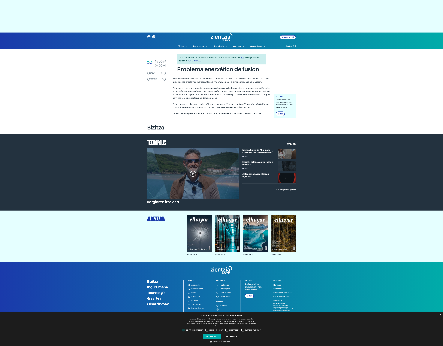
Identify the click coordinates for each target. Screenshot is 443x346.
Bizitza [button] (181, 46)
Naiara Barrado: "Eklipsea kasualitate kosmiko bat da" (257, 151)
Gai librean (225, 297)
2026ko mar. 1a (220, 254)
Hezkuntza (224, 285)
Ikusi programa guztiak (285, 190)
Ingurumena (157, 287)
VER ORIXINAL (194, 60)
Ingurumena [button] (198, 46)
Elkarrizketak (197, 289)
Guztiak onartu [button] (212, 336)
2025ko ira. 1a (276, 254)
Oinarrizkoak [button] (256, 46)
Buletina (289, 46)
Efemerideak (225, 293)
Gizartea (154, 298)
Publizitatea (278, 289)
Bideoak (195, 300)
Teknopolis (156, 142)
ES (160, 61)
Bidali (280, 114)
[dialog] (221, 329)
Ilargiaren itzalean (163, 202)
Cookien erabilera (281, 297)
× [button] (440, 315)
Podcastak (196, 304)
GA (164, 65)
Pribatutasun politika (282, 293)
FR (164, 61)
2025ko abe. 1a (248, 254)
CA (160, 65)
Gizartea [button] (237, 46)
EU (157, 61)
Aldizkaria (286, 37)
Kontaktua (277, 300)
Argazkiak (195, 297)
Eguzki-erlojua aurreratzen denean (257, 163)
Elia (242, 57)
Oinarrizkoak (158, 304)
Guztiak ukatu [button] (231, 336)
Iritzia (193, 293)
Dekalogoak (224, 289)
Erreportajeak (197, 308)
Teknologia (156, 293)
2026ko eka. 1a (192, 254)
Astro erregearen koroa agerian (255, 175)
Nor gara (277, 285)
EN (157, 65)
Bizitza (152, 281)
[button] (149, 37)
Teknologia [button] (219, 46)
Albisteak (195, 285)
